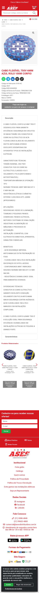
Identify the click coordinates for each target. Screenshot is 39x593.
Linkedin (20, 508)
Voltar (34, 19)
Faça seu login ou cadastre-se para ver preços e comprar (19, 106)
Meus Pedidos (12, 440)
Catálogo (19, 471)
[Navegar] (2, 365)
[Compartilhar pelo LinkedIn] (13, 79)
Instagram (21, 502)
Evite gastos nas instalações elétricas (19, 487)
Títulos (29, 440)
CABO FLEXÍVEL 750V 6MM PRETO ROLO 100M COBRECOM (29, 367)
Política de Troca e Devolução (19, 483)
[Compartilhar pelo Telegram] (8, 79)
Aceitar (8, 584)
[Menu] (3, 8)
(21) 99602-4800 (21, 521)
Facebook (21, 505)
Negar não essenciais (23, 584)
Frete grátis (19, 467)
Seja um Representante (19, 491)
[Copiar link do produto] (22, 79)
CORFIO (8, 98)
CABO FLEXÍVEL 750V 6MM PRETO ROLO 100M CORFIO (10, 367)
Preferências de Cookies (13, 589)
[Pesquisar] (34, 13)
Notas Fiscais (12, 444)
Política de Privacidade (19, 479)
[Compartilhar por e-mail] (17, 79)
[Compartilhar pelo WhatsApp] (4, 79)
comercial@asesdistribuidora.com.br (21, 524)
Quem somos (19, 475)
